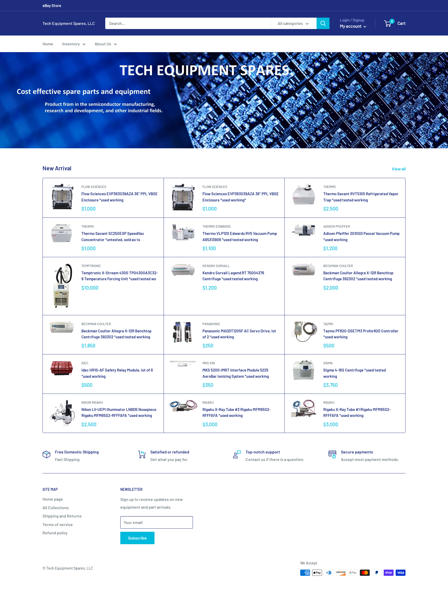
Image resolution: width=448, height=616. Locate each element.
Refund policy (55, 532)
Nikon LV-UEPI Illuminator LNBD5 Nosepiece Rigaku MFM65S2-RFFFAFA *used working (118, 412)
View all (399, 168)
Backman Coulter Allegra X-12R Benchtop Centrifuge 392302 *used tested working (358, 275)
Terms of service (58, 524)
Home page (53, 498)
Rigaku (208, 402)
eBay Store (52, 5)
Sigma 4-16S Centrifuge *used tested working (354, 373)
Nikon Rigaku (92, 402)
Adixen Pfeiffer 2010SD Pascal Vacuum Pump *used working (361, 236)
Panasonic (211, 324)
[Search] (323, 23)
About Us (103, 43)
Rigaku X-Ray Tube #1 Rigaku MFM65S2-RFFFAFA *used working (357, 412)
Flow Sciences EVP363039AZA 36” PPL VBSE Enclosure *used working (119, 196)
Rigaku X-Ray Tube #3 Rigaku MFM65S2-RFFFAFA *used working (236, 412)
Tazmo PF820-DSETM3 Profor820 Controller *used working (360, 333)
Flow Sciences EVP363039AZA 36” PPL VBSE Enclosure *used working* (240, 196)
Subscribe (137, 537)
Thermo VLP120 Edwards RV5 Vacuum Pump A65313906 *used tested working (239, 236)
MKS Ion (208, 363)
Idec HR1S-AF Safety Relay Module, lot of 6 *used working (117, 373)
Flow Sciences (93, 187)
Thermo (329, 187)
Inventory (71, 43)
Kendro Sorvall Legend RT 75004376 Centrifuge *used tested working (233, 275)
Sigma (328, 363)
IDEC (84, 363)
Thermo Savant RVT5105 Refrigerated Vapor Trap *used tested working (360, 196)
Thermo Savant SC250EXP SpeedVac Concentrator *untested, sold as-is (112, 236)
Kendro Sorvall (216, 266)
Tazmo (328, 324)
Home (48, 43)
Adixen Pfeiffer (336, 226)
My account (351, 26)
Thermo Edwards (216, 226)
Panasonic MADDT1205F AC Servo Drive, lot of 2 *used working (239, 333)
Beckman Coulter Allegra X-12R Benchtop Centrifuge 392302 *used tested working (116, 333)
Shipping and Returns (62, 515)
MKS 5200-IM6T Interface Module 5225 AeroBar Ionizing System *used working (235, 373)
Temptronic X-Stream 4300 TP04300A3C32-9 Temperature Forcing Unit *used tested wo (119, 275)
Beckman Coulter (338, 266)
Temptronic (91, 266)
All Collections (56, 507)
